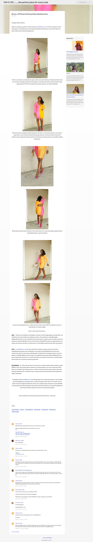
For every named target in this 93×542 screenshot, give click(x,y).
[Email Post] (12, 408)
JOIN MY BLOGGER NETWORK (22, 434)
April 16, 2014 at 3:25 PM (21, 509)
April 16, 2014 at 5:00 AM (21, 485)
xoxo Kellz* (17, 502)
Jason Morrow (49, 540)
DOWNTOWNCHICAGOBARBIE (22, 470)
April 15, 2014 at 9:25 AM (21, 444)
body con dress (15, 409)
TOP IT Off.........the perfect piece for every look (26, 2)
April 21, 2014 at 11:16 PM (21, 519)
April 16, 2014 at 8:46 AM (21, 498)
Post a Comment (15, 531)
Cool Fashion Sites (29, 409)
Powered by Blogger (47, 537)
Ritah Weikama (18, 489)
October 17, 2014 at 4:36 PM (21, 528)
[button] (12, 18)
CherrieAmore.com (19, 454)
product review (15, 411)
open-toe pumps (45, 409)
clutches (22, 409)
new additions (37, 409)
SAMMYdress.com (41, 26)
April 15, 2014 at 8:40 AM (21, 436)
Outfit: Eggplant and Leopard (72, 51)
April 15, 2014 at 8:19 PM (21, 476)
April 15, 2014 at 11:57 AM (21, 456)
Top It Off (68, 73)
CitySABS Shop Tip (19, 432)
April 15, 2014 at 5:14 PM (21, 466)
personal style (52, 409)
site (58, 381)
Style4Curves (18, 440)
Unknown (17, 423)
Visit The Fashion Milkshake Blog (22, 433)
